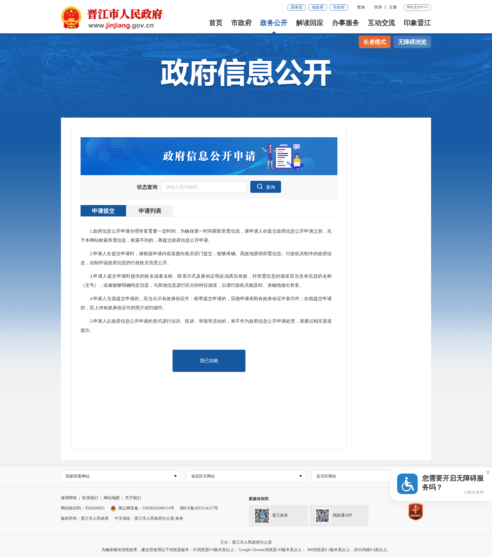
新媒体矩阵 (259, 499)
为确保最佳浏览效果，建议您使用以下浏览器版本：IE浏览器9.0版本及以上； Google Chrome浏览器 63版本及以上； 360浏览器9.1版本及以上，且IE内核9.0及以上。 (246, 550)
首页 (216, 22)
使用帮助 (69, 498)
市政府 (339, 7)
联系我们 (90, 498)
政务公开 (274, 22)
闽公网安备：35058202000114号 (146, 508)
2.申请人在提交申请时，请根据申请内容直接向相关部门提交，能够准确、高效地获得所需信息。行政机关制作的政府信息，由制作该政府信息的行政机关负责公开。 (206, 258)
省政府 (318, 7)
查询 (270, 187)
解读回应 (309, 22)
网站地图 (112, 498)
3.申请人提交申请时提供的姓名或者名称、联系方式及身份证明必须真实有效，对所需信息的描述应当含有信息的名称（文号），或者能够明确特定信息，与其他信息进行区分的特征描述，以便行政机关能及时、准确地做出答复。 (206, 281)
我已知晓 (209, 360)
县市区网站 (326, 476)
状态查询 (147, 187)
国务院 (297, 7)
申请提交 (103, 211)
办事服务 (345, 22)
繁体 (361, 7)
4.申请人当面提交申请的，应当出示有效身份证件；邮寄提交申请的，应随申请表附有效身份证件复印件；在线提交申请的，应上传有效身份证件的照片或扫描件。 (206, 303)
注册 (393, 7)
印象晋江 (417, 22)
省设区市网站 (203, 476)
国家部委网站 (78, 476)
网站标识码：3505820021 (83, 508)
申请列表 (150, 211)
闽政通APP (342, 515)
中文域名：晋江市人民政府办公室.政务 (148, 518)
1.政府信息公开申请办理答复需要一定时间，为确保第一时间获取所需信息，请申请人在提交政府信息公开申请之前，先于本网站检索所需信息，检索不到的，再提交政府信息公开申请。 (206, 236)
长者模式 (374, 42)
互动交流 (381, 22)
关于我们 (133, 498)
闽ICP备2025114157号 (199, 508)
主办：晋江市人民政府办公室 (246, 542)
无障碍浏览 (412, 42)
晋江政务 (280, 515)
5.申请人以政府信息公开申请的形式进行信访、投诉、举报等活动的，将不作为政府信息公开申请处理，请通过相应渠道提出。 (206, 326)
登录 (378, 7)
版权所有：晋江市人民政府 (85, 518)
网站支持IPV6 (417, 7)
